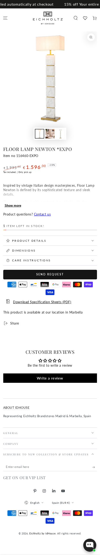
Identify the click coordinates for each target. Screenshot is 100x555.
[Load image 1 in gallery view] (39, 134)
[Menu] (5, 18)
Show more (13, 205)
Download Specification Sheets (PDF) (42, 302)
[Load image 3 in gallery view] (60, 134)
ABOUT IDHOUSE (16, 407)
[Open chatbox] (89, 545)
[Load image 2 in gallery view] (50, 134)
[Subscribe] (94, 467)
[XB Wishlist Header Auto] (85, 18)
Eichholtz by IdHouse (42, 533)
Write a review (50, 378)
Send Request (50, 274)
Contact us (42, 214)
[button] (75, 18)
